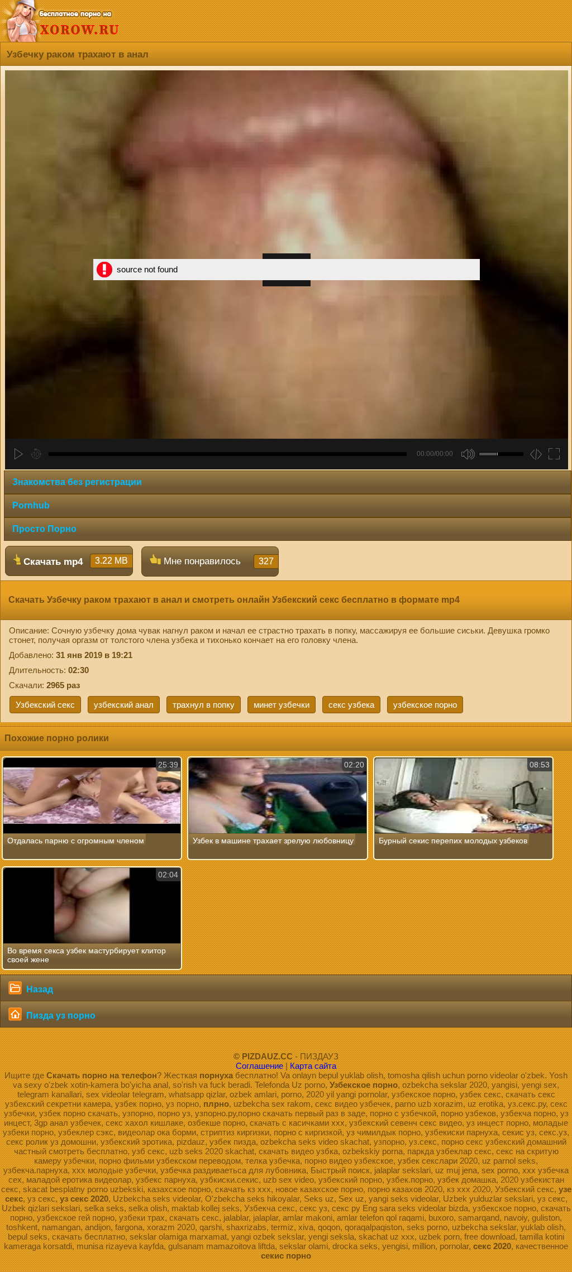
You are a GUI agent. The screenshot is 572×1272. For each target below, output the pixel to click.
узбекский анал (124, 704)
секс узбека (351, 704)
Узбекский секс (45, 704)
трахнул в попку (204, 704)
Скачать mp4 (74, 561)
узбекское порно (425, 704)
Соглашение (259, 1066)
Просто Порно (44, 529)
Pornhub (31, 505)
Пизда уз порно (60, 1015)
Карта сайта (313, 1066)
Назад (38, 989)
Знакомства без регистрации (77, 482)
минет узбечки (281, 704)
